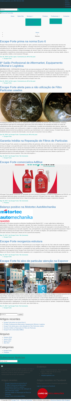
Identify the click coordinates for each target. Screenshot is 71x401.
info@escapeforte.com (6, 1)
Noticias (67, 2)
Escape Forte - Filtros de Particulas (21, 400)
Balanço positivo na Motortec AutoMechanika (28, 206)
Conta (55, 23)
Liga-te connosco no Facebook (46, 386)
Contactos (68, 6)
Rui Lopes (13, 56)
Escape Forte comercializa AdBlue (21, 162)
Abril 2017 (7, 343)
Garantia (31, 25)
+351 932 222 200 (18, 1)
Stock (54, 21)
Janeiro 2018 (7, 339)
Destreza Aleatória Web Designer (60, 400)
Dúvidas (67, 4)
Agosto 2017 (7, 341)
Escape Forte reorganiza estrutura (21, 241)
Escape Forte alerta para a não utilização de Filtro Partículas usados (24, 326)
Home (67, 1)
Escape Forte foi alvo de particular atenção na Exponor (34, 260)
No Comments (24, 156)
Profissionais (55, 16)
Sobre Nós (20, 16)
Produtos (45, 16)
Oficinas (31, 23)
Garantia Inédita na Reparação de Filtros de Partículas (33, 140)
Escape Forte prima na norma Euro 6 (23, 41)
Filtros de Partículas (35, 19)
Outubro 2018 (8, 337)
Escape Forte (8, 58)
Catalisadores (33, 21)
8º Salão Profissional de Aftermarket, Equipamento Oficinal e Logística (24, 324)
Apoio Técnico (57, 19)
